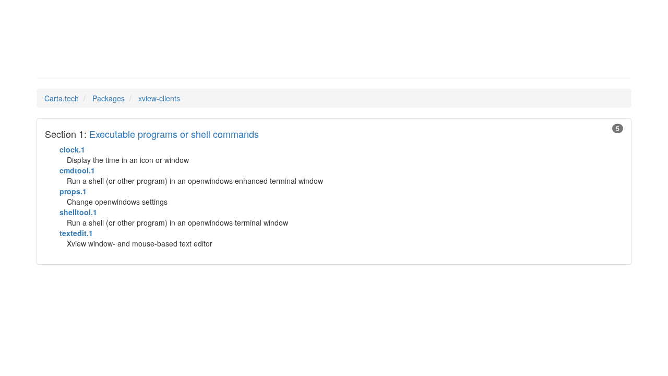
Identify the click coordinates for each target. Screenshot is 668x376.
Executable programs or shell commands (174, 133)
